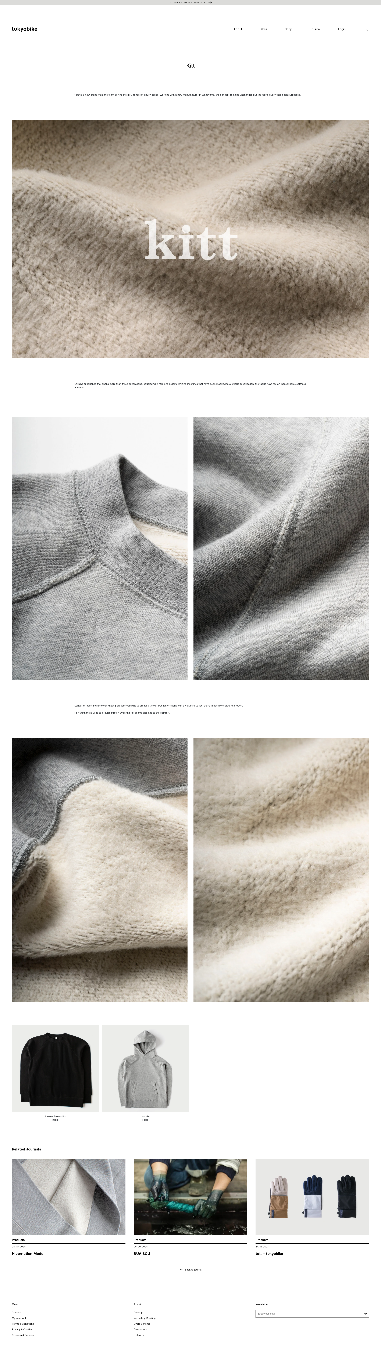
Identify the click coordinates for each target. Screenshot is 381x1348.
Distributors (140, 1329)
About (238, 29)
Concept (138, 1312)
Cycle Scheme (142, 1323)
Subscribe (365, 1314)
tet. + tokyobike (269, 1253)
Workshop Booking (145, 1318)
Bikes (263, 29)
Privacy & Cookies (22, 1329)
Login (342, 29)
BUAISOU (142, 1253)
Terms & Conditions (23, 1323)
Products (18, 1240)
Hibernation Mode (27, 1253)
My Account (19, 1318)
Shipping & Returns (23, 1335)
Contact (16, 1312)
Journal (315, 29)
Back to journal (193, 1269)
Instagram (139, 1335)
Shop (288, 29)
